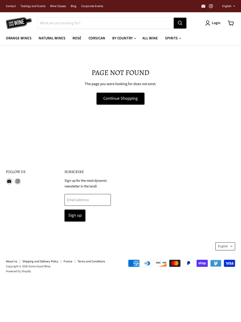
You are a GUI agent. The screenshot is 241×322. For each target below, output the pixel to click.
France (68, 261)
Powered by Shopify (18, 271)
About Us (11, 261)
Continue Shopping (120, 98)
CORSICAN (96, 38)
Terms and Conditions (91, 261)
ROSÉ (76, 38)
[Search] (180, 23)
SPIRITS (171, 38)
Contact (11, 6)
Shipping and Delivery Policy (40, 261)
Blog (73, 6)
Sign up (75, 215)
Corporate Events (92, 6)
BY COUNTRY (122, 38)
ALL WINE (150, 38)
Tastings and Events (32, 6)
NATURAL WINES (52, 38)
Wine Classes (58, 6)
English (226, 6)
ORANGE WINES (19, 38)
